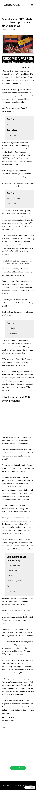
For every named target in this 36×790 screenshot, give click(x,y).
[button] (29, 787)
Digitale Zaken (27, 785)
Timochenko (11, 328)
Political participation (15, 565)
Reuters (5, 29)
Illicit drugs (11, 576)
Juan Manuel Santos (14, 198)
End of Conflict (12, 591)
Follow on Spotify (18, 768)
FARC (8, 124)
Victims (9, 586)
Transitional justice (14, 581)
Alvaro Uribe (11, 203)
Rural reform (12, 570)
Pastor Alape (12, 333)
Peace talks (11, 135)
